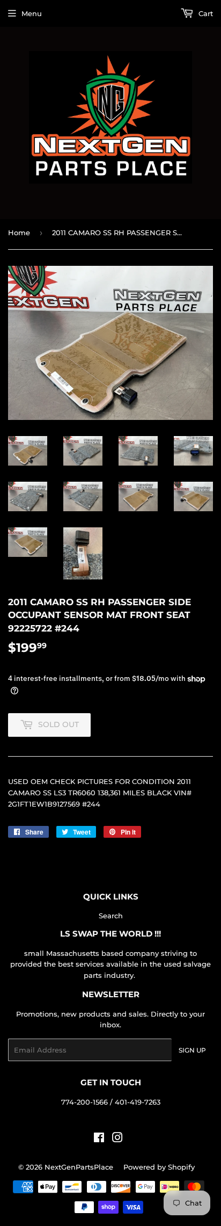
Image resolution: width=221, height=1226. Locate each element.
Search (111, 915)
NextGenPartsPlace (79, 1167)
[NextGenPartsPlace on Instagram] (117, 1139)
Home (19, 232)
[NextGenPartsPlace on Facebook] (99, 1139)
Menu (31, 13)
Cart (204, 13)
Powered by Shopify (159, 1167)
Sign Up (192, 1050)
